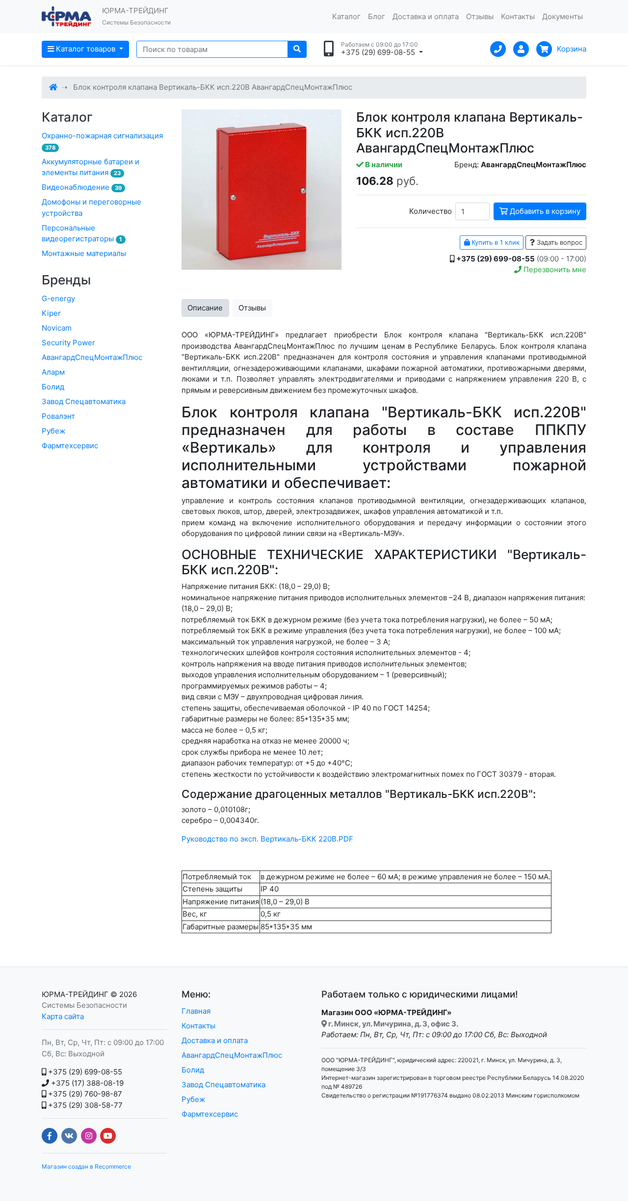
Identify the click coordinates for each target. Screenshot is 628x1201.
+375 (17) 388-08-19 (86, 1083)
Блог (376, 16)
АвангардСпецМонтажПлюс (92, 357)
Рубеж (53, 430)
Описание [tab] (205, 307)
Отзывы (480, 16)
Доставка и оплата (425, 16)
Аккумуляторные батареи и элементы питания (90, 167)
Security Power (68, 342)
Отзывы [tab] (252, 307)
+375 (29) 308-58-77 (84, 1105)
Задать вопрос (558, 242)
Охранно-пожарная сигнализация (102, 141)
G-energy (58, 298)
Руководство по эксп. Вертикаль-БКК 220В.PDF (267, 838)
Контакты (518, 16)
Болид (53, 386)
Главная (196, 1011)
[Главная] (53, 87)
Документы (562, 16)
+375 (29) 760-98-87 (84, 1094)
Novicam (57, 327)
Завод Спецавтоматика (84, 401)
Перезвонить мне (554, 269)
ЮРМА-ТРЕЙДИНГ (75, 994)
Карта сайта (63, 1016)
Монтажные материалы (84, 253)
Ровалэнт (58, 416)
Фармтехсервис (70, 445)
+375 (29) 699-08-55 (84, 1071)
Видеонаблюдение (82, 187)
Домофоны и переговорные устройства (91, 207)
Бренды (66, 279)
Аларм (53, 372)
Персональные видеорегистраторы (82, 233)
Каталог (346, 16)
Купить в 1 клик (495, 242)
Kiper (51, 313)
